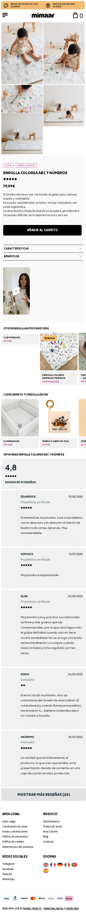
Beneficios (11, 256)
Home (8, 165)
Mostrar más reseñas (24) (43, 795)
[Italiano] (68, 865)
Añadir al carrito (42, 230)
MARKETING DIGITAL (54, 908)
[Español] (46, 871)
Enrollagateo (26, 165)
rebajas (49, 338)
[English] (46, 865)
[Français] (53, 865)
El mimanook (11, 441)
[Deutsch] (60, 865)
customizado (11, 337)
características (16, 248)
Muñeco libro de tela (55, 441)
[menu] (5, 15)
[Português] (75, 865)
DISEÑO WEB (72, 908)
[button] (43, 249)
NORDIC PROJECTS (32, 908)
